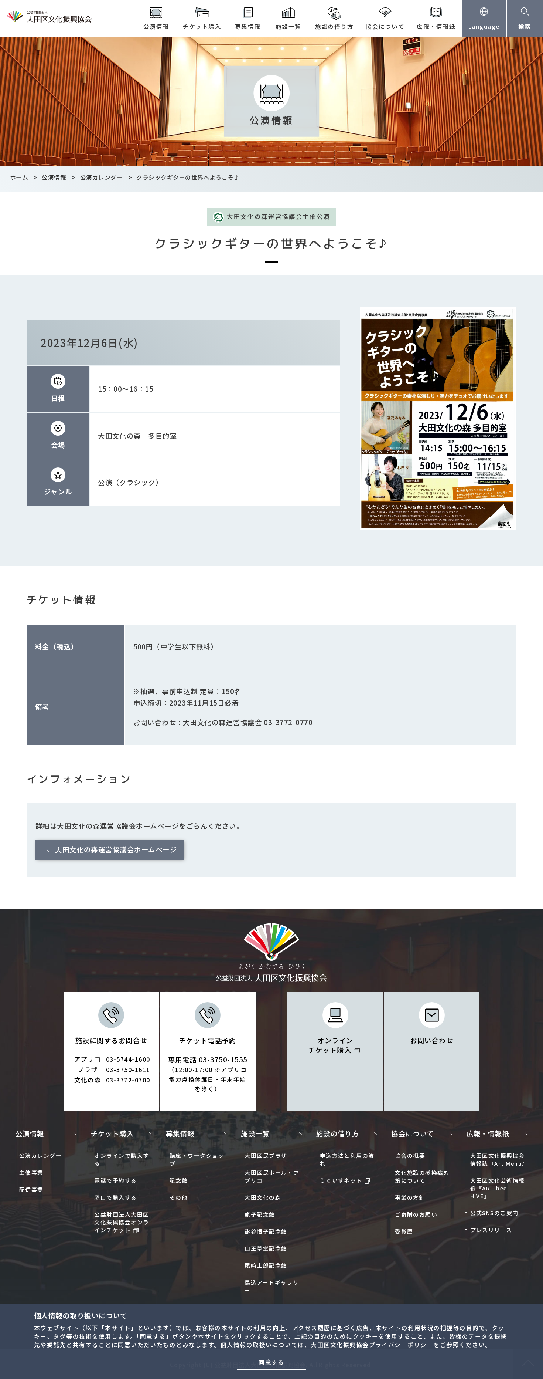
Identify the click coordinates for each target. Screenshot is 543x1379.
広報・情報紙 (436, 26)
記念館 (179, 1180)
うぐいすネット (341, 1180)
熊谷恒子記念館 (266, 1231)
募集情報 (248, 26)
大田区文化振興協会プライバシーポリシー (372, 1345)
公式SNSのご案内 (494, 1213)
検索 (524, 26)
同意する (271, 1362)
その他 (179, 1197)
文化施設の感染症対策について (422, 1176)
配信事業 (31, 1189)
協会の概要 (410, 1155)
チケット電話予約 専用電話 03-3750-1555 (207, 1064)
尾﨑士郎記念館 (266, 1265)
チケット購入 (201, 26)
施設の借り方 (334, 26)
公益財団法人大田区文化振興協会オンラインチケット (121, 1222)
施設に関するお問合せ (112, 1059)
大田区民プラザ (266, 1155)
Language (484, 26)
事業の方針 (410, 1197)
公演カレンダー (40, 1155)
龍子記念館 (260, 1214)
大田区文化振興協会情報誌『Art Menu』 (499, 1159)
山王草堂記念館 (266, 1248)
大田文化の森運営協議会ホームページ (116, 849)
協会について (385, 26)
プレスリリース (491, 1230)
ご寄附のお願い (416, 1214)
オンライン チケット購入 (330, 1045)
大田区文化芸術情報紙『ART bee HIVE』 (497, 1188)
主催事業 (31, 1172)
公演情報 (156, 26)
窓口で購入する (115, 1197)
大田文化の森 (263, 1197)
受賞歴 (404, 1231)
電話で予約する (115, 1180)
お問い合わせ (431, 1040)
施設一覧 (288, 26)
